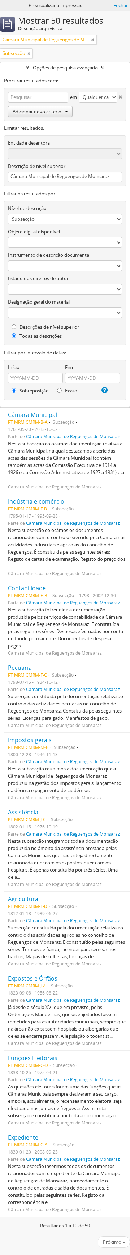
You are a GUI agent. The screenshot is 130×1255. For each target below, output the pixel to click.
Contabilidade (27, 588)
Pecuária (20, 668)
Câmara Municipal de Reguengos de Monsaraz (73, 436)
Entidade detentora (29, 143)
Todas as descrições (40, 336)
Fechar (120, 5)
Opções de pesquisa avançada (65, 67)
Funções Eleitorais (32, 1058)
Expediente (23, 1137)
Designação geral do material (39, 302)
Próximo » (114, 1242)
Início (14, 367)
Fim (69, 367)
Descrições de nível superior (48, 327)
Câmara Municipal (32, 415)
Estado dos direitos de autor (38, 278)
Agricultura (23, 899)
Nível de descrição (27, 208)
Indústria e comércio (36, 501)
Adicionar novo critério (37, 111)
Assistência (23, 812)
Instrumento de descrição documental (49, 255)
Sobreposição (33, 390)
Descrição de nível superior (36, 166)
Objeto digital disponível (34, 231)
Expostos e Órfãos (32, 978)
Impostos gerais (30, 740)
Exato (70, 390)
